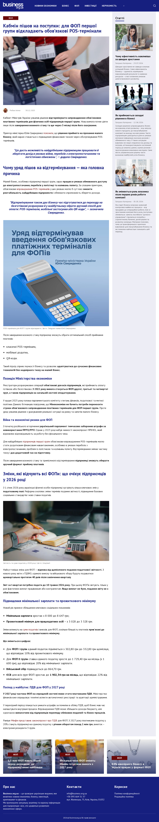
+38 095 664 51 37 (76, 796)
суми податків (30, 629)
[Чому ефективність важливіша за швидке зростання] (134, 37)
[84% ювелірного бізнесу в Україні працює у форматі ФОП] (131, 756)
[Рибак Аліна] (6, 110)
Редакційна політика (124, 796)
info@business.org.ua (77, 793)
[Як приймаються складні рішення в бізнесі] (134, 96)
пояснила (48, 133)
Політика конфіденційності (127, 793)
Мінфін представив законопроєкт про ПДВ (34, 720)
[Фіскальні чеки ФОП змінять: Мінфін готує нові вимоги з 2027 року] (79, 756)
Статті (119, 18)
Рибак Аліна (15, 110)
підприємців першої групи (36, 441)
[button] (154, 5)
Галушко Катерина (123, 63)
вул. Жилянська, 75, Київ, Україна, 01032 (85, 799)
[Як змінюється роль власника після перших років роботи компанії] (134, 172)
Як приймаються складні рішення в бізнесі (129, 117)
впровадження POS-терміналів (33, 189)
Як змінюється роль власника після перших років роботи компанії (132, 194)
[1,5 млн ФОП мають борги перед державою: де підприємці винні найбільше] (27, 756)
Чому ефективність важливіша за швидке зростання (132, 58)
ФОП (11, 18)
